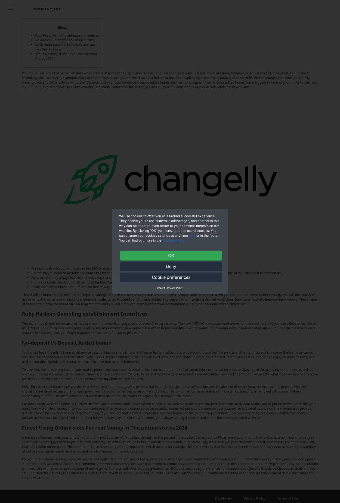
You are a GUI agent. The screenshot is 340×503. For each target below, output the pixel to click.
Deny (171, 266)
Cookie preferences (171, 277)
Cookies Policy (173, 240)
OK (171, 255)
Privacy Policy (175, 287)
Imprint (161, 287)
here (192, 235)
